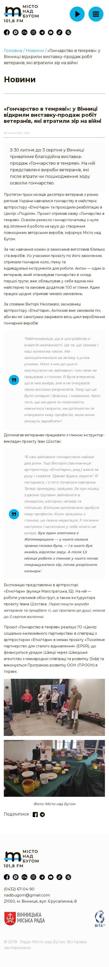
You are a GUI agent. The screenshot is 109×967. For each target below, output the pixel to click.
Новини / (36, 50)
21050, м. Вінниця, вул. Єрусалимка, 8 (40, 901)
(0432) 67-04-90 (19, 889)
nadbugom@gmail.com (27, 895)
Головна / (14, 50)
